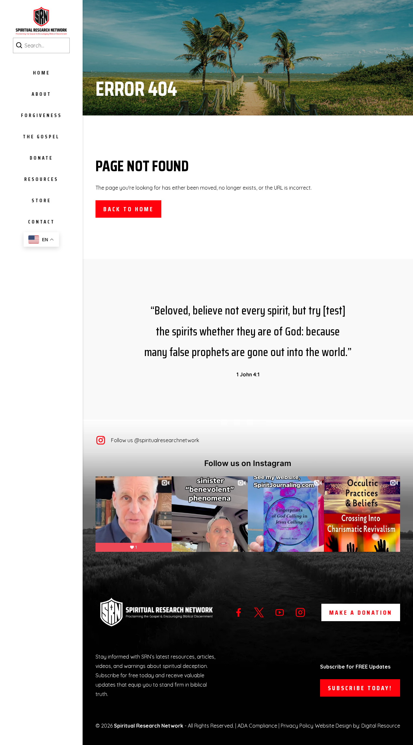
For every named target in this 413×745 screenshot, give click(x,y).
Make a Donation (360, 612)
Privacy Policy (297, 725)
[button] (41, 93)
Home (41, 73)
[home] (41, 21)
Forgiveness (41, 115)
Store (41, 200)
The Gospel (41, 137)
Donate (41, 158)
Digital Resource (380, 725)
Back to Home (128, 209)
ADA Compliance (257, 725)
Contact (41, 222)
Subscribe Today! (360, 688)
